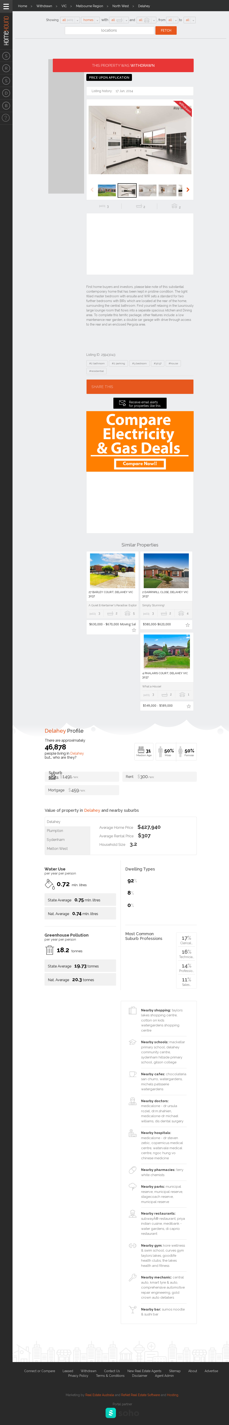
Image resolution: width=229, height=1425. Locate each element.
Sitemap (175, 1371)
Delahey (144, 6)
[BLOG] (6, 105)
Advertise (211, 1371)
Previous (92, 194)
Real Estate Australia (99, 1395)
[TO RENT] (6, 68)
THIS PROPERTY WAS (123, 65)
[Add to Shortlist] (134, 629)
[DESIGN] (6, 93)
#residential (96, 371)
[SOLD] (6, 80)
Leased (68, 1371)
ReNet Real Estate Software (140, 1395)
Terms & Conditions (110, 1376)
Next (189, 194)
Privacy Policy (78, 1376)
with (104, 20)
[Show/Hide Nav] (6, 6)
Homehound (6, 24)
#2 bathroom (97, 363)
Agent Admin (164, 1376)
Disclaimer (139, 1376)
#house (173, 363)
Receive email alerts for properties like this (145, 404)
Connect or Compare (39, 1371)
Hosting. (173, 1395)
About (192, 1371)
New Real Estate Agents (144, 1371)
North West (120, 6)
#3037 (157, 363)
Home (22, 6)
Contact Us (112, 1371)
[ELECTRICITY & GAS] (6, 118)
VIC (64, 6)
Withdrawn (44, 6)
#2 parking (118, 363)
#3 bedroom (139, 363)
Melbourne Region (89, 6)
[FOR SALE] (6, 55)
